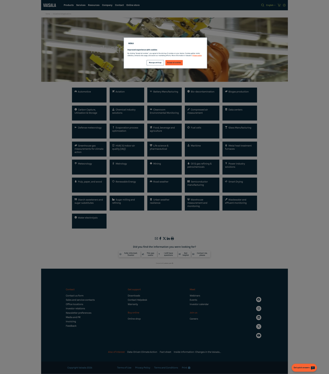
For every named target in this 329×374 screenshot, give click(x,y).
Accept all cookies (174, 63)
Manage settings (155, 63)
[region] (165, 53)
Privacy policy (197, 56)
